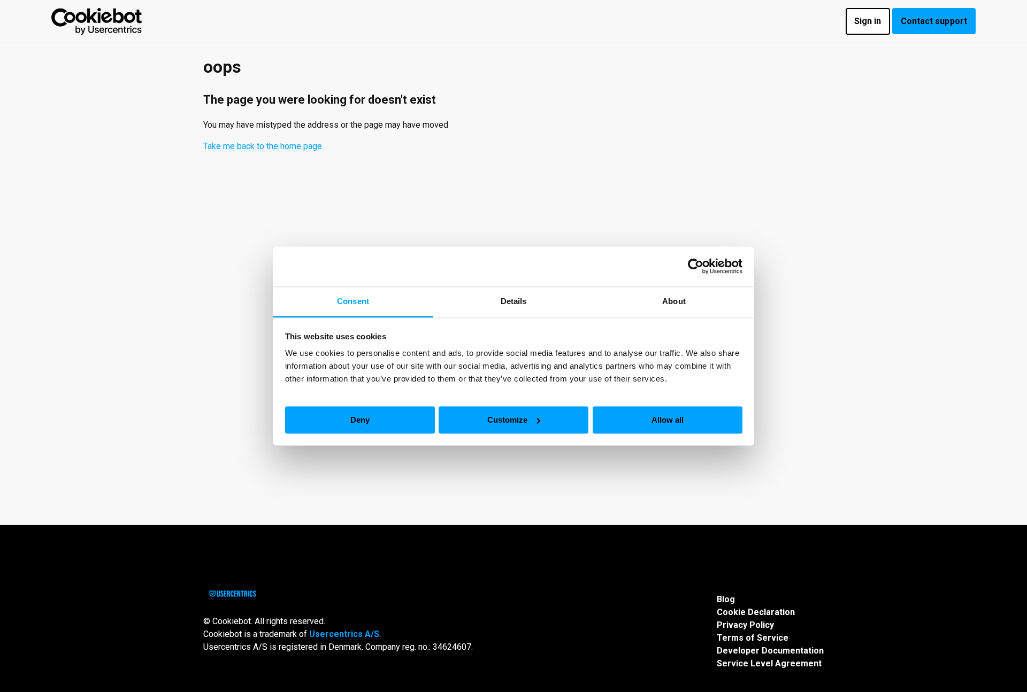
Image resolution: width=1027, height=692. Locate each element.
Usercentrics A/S (344, 634)
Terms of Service (752, 638)
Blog (726, 599)
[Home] (96, 21)
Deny (360, 419)
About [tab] (674, 301)
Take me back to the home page (262, 146)
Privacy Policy (745, 625)
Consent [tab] (353, 301)
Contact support (934, 21)
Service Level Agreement (769, 663)
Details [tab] (514, 301)
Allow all (668, 419)
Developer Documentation (770, 651)
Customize (507, 419)
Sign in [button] (868, 21)
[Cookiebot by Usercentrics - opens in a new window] (695, 266)
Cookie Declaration (756, 612)
